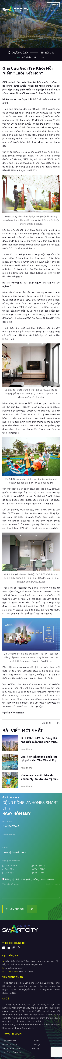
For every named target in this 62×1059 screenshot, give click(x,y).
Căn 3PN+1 (39, 873)
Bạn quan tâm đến (11, 861)
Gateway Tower (9, 1045)
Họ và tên (7, 821)
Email (5, 847)
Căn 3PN (9, 873)
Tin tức (35, 1041)
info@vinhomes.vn (12, 968)
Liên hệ (35, 1048)
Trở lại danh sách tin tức (33, 57)
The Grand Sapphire (11, 1052)
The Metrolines (9, 1041)
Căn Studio (11, 866)
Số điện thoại (8, 834)
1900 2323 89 (17, 971)
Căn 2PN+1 (39, 869)
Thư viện (36, 1045)
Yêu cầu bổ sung (10, 884)
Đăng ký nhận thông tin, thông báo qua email (30, 879)
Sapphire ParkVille (11, 1048)
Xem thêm (26, 749)
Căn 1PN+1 (39, 866)
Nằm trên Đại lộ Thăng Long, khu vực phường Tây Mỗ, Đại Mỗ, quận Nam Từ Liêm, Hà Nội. (31, 963)
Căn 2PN (9, 869)
